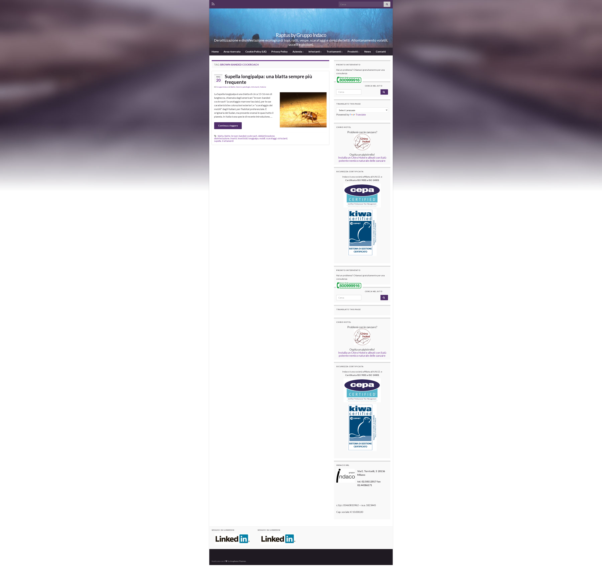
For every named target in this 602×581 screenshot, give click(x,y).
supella (217, 141)
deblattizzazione (266, 136)
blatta (221, 136)
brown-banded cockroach (244, 136)
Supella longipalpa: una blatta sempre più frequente (268, 79)
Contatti (381, 51)
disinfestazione (222, 138)
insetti (233, 138)
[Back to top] (595, 574)
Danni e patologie (243, 87)
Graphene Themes (238, 561)
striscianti (282, 138)
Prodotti (353, 51)
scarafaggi (271, 138)
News (367, 51)
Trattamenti (334, 51)
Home (215, 51)
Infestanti (314, 51)
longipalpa (253, 138)
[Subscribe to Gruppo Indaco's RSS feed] (213, 3)
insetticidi (243, 138)
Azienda (297, 51)
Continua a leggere (228, 125)
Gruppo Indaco (222, 87)
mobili (262, 138)
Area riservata (232, 51)
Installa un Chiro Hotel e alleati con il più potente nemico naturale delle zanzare (362, 159)
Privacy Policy (279, 51)
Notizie (263, 87)
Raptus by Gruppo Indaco (301, 35)
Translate (361, 114)
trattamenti (228, 141)
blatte (233, 87)
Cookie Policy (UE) (256, 51)
